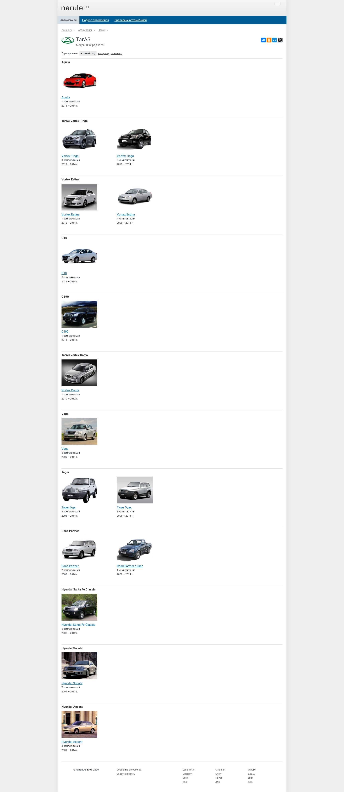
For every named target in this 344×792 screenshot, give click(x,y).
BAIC (250, 782)
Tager (65, 472)
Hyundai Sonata (72, 648)
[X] (280, 40)
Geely (185, 777)
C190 (65, 297)
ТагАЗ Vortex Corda (75, 355)
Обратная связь (126, 773)
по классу (116, 53)
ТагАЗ (102, 30)
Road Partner (70, 531)
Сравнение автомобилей (130, 20)
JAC (217, 782)
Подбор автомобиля (95, 20)
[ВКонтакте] (263, 40)
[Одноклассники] (269, 40)
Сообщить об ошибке (129, 769)
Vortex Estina (70, 179)
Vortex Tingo (70, 156)
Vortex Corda (70, 390)
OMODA (252, 769)
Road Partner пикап (130, 566)
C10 (64, 238)
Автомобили (68, 20)
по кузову (103, 53)
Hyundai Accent (72, 707)
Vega (65, 414)
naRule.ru (67, 30)
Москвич (188, 773)
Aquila (66, 62)
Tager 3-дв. (69, 507)
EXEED (251, 773)
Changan (220, 769)
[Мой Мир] (274, 40)
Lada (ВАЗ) (188, 769)
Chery (218, 773)
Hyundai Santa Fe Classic (79, 589)
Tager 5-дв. (124, 507)
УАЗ (185, 782)
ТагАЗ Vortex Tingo (75, 121)
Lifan (250, 777)
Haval (218, 777)
